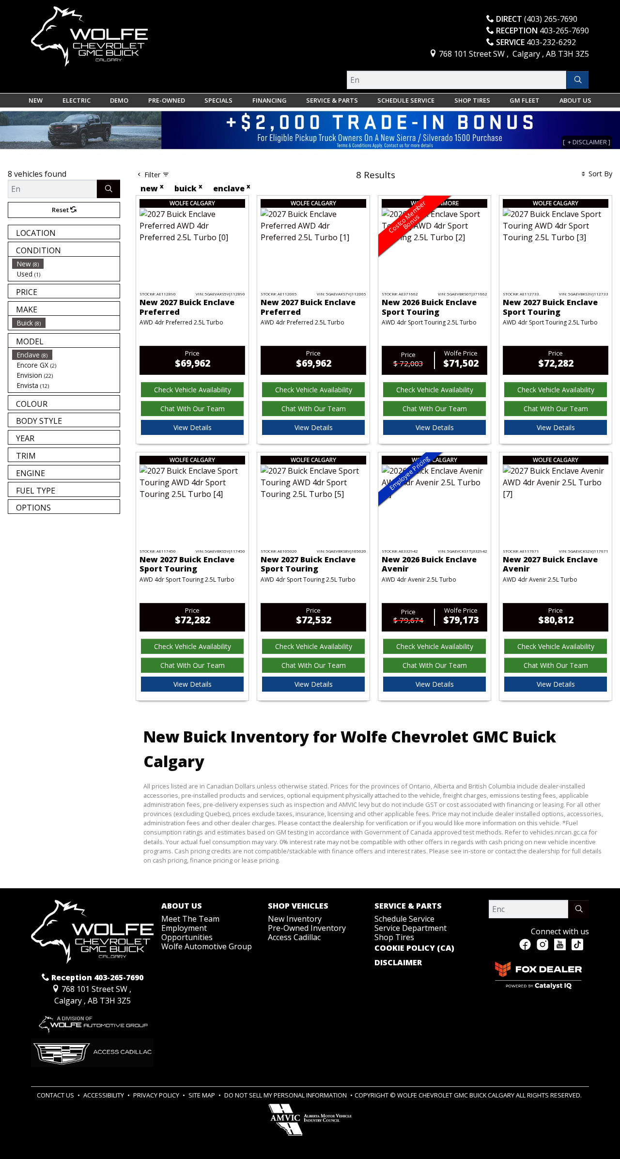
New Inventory (295, 918)
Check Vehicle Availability (192, 389)
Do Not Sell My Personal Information (286, 1095)
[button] (35, 100)
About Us (181, 906)
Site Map (202, 1095)
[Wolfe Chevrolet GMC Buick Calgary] (89, 36)
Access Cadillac (294, 937)
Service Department (410, 928)
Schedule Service (404, 918)
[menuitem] (66, 264)
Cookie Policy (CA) (414, 948)
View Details (192, 427)
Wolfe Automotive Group (206, 946)
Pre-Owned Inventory (307, 928)
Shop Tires (394, 937)
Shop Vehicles (298, 906)
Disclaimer (398, 962)
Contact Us (56, 1095)
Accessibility (104, 1095)
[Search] (577, 80)
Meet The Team (190, 918)
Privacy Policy (157, 1095)
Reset (61, 209)
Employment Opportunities (187, 933)
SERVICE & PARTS (408, 906)
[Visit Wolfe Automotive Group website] (92, 1021)
